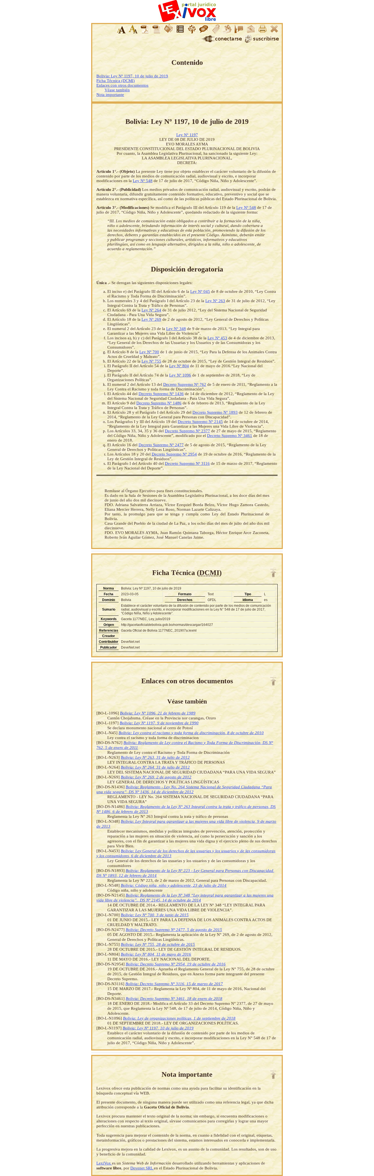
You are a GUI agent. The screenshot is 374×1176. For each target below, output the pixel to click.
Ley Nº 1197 (187, 135)
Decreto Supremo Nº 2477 (161, 445)
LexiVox (104, 1163)
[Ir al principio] (273, 573)
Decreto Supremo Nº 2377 (187, 431)
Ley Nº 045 (200, 291)
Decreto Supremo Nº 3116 (187, 463)
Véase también (117, 90)
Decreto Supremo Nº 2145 (200, 421)
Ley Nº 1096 (180, 375)
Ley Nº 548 (143, 181)
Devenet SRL (142, 1168)
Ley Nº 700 (149, 352)
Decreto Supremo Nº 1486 (159, 403)
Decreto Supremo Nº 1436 (161, 394)
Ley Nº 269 (151, 319)
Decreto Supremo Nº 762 (184, 384)
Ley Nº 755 (151, 361)
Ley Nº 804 (179, 366)
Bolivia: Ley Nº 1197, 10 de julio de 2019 (132, 76)
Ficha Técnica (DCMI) (115, 80)
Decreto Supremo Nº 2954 (174, 454)
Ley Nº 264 (151, 310)
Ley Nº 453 (217, 338)
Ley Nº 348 (176, 328)
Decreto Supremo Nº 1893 (215, 412)
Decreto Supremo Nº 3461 (229, 435)
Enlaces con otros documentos (122, 85)
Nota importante (110, 94)
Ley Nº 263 (215, 301)
